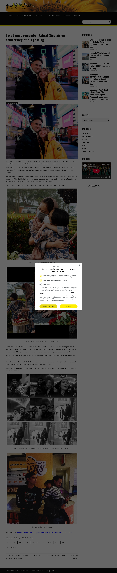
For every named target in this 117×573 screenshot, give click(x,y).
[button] (58, 284)
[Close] (79, 265)
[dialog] (58, 286)
